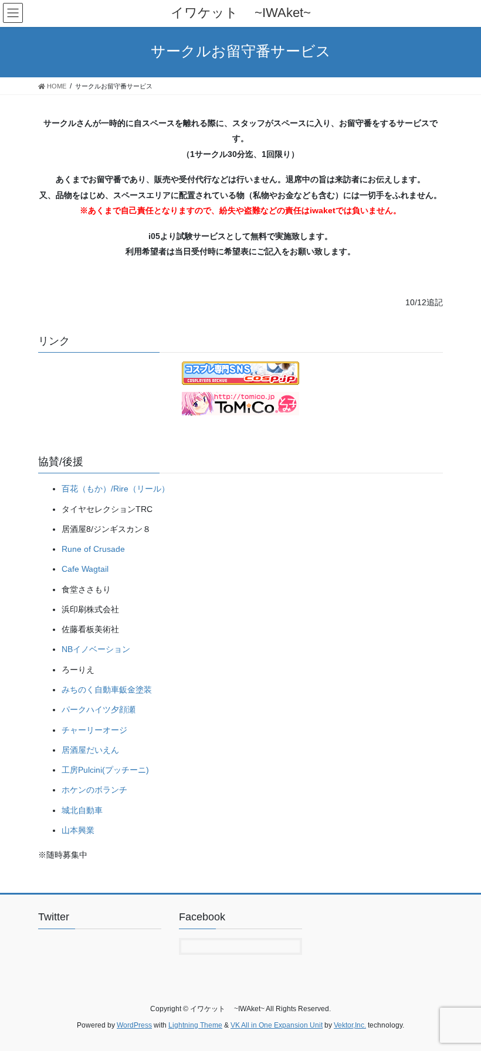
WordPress (134, 1025)
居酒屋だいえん (90, 750)
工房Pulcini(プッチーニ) (105, 769)
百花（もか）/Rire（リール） (116, 488)
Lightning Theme (195, 1025)
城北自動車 (82, 810)
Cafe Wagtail (85, 569)
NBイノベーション (96, 649)
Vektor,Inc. (350, 1025)
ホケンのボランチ (94, 789)
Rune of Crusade (93, 549)
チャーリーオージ (94, 730)
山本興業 (78, 830)
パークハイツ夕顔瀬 (99, 709)
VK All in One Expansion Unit (277, 1025)
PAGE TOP (459, 1008)
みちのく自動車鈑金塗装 (107, 689)
